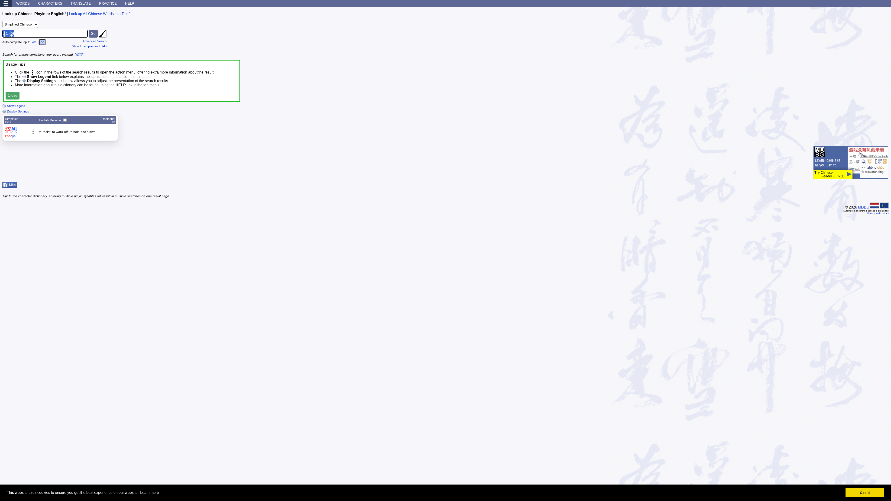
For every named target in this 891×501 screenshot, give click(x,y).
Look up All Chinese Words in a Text (98, 14)
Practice (108, 3)
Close (12, 95)
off (34, 42)
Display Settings (17, 111)
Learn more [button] (149, 493)
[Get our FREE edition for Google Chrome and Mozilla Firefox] (851, 177)
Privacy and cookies (878, 213)
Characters (50, 3)
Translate (81, 3)
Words (23, 3)
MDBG (863, 207)
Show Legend (15, 106)
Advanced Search (95, 41)
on (42, 42)
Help (129, 3)
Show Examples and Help (89, 46)
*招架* (79, 54)
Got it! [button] (865, 493)
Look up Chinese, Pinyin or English (33, 14)
